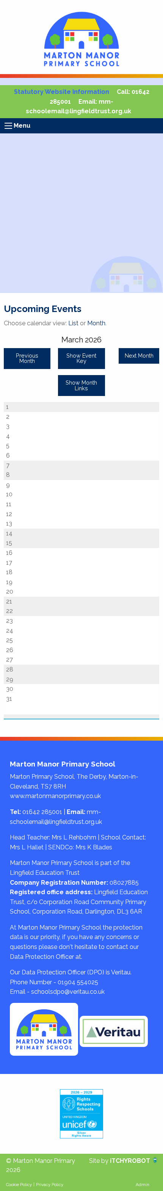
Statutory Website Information (61, 91)
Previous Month (27, 358)
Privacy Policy (49, 1184)
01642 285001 (42, 812)
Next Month (139, 355)
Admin (142, 1184)
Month (96, 323)
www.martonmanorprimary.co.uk (55, 796)
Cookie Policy (19, 1184)
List (73, 323)
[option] (81, 1114)
